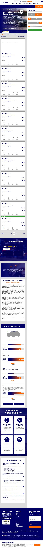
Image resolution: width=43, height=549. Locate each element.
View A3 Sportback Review (19, 404)
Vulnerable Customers (30, 531)
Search (20, 1)
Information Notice (10, 532)
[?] (4, 216)
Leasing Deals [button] (24, 3)
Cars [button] (13, 3)
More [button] (37, 3)
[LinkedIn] (5, 518)
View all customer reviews (7, 404)
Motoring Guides (18, 521)
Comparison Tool (18, 522)
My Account (42, 1)
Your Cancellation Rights (19, 530)
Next (24, 233)
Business (23, 1)
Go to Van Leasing (18, 523)
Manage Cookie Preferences (19, 526)
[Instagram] (9, 518)
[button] (3, 6)
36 (36, 18)
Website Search (18, 524)
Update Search (39, 6)
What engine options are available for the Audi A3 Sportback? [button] (11, 464)
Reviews (22, 31)
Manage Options (31, 544)
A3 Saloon (15, 495)
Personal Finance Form (9, 531)
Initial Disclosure (4, 532)
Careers (8, 530)
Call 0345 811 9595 (6, 513)
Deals (12, 31)
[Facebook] (3, 518)
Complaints (35, 531)
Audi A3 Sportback (6, 53)
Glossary (3, 531)
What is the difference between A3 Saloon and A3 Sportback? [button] (11, 494)
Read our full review (16, 34)
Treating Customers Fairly (23, 531)
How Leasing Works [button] (32, 3)
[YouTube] (7, 518)
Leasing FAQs (4, 530)
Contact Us (17, 525)
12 (40, 22)
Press (16, 514)
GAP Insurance (15, 532)
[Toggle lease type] (27, 1)
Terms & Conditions (12, 530)
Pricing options (31, 10)
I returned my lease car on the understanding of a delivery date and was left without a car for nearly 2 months (8, 253)
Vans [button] (16, 3)
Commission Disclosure (35, 530)
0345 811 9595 (33, 1)
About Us (17, 513)
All (29, 18)
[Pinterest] (11, 518)
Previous (3, 233)
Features (17, 31)
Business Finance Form (16, 531)
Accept (38, 544)
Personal (30, 1)
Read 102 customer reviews (9, 34)
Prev (2, 253)
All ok (15, 253)
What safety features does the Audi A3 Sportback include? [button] (12, 486)
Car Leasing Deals (18, 516)
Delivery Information (18, 515)
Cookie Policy (29, 530)
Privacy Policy (25, 530)
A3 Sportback (20, 495)
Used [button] (20, 3)
